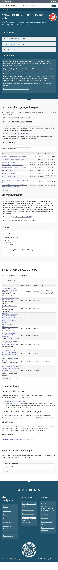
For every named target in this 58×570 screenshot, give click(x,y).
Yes (7, 467)
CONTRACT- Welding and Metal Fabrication (15, 156)
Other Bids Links (9, 49)
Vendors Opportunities (9, 426)
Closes (40, 154)
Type (22, 285)
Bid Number (49, 154)
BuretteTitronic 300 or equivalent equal (14, 168)
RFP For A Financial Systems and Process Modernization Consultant (10, 334)
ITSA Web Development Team (18, 559)
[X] (26, 490)
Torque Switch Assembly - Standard (13, 159)
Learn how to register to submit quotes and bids (16, 133)
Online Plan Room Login (12, 403)
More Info (7, 253)
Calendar (6, 519)
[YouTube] (30, 490)
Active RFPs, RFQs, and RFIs (13, 44)
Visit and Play (7, 523)
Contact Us (44, 518)
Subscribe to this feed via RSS (10, 439)
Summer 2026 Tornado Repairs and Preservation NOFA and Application (10, 290)
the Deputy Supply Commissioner (38, 83)
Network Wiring (7, 170)
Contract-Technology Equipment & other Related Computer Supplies (14, 185)
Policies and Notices (28, 514)
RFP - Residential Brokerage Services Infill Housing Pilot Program (10, 368)
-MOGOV (10, 6)
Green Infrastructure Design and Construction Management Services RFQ (10, 342)
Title (3, 154)
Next (17, 190)
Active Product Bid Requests (14, 39)
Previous (5, 190)
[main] (29, 244)
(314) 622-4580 (13, 237)
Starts (27, 285)
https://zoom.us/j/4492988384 (22, 217)
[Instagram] (23, 490)
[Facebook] (19, 490)
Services (25, 5)
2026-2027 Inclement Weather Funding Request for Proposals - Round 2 (10, 352)
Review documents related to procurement (16, 89)
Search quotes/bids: (9, 148)
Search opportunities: (10, 280)
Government (33, 5)
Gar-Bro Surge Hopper (9, 162)
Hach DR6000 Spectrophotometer (12, 165)
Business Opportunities (9, 416)
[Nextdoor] (35, 490)
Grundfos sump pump (8, 173)
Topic (42, 285)
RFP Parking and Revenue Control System (10, 327)
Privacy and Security (28, 510)
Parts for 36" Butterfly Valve (10, 177)
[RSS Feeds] (39, 490)
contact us (11, 220)
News (39, 5)
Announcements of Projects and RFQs (16, 401)
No (12, 467)
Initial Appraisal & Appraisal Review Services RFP (10, 299)
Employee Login (8, 536)
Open (31, 154)
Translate (28, 522)
